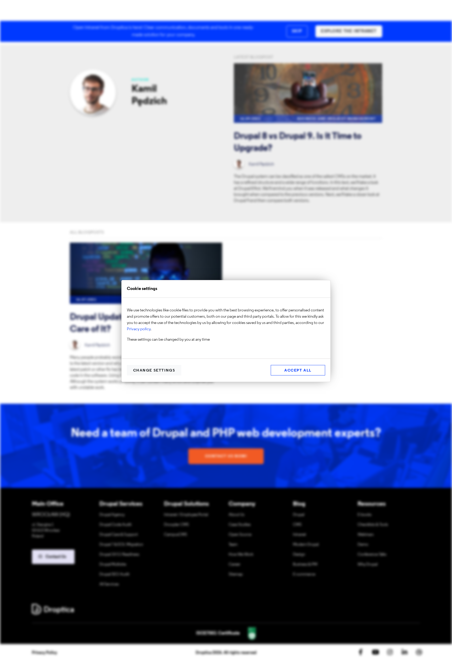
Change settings (154, 371)
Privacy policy (138, 329)
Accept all (298, 371)
